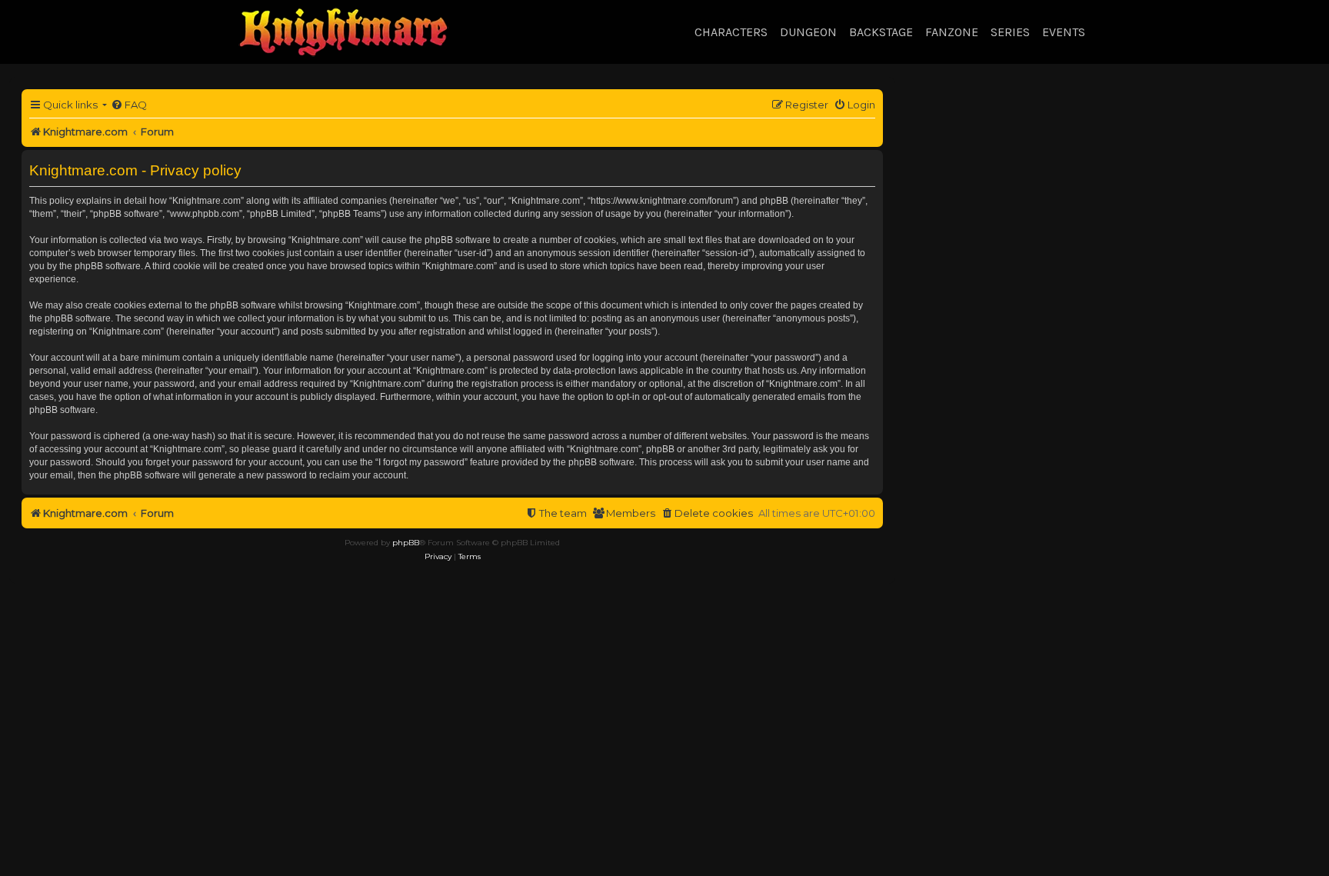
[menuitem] (129, 105)
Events (1063, 32)
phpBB (405, 543)
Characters (731, 32)
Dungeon (808, 32)
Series (1010, 32)
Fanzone (951, 32)
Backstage (881, 32)
